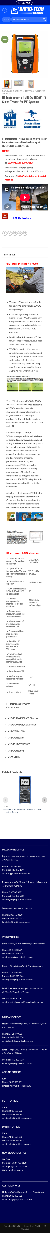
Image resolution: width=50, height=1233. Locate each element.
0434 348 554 (16, 1037)
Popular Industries (12, 91)
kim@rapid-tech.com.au (19, 1085)
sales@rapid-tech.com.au (20, 1118)
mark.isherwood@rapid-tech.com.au (25, 1002)
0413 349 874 (16, 953)
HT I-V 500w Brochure (20, 218)
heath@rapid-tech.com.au (20, 1040)
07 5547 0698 (15, 1033)
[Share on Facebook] (4, 233)
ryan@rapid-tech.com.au (20, 899)
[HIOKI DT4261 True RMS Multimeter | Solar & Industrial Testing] (25, 789)
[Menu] (4, 10)
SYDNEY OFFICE (10, 937)
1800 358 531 (15, 1082)
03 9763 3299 (15, 866)
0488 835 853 (16, 1114)
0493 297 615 (16, 918)
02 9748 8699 (15, 950)
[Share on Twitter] (9, 233)
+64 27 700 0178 (18, 1162)
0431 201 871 (16, 998)
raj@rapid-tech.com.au (19, 873)
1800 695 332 (15, 1110)
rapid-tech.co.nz (15, 1170)
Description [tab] (9, 254)
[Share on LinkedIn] (24, 233)
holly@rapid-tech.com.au (20, 1199)
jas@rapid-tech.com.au (19, 922)
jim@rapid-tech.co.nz (18, 1166)
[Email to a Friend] (14, 233)
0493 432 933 (16, 895)
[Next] (43, 54)
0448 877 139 (16, 869)
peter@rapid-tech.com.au (20, 957)
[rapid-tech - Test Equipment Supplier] (27, 10)
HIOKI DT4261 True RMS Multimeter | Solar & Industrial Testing (23, 811)
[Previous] (6, 54)
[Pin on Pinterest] (19, 233)
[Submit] (44, 19)
